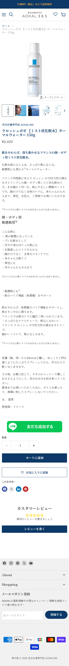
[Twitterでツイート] (11, 489)
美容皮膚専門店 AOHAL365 (18, 124)
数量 (4, 437)
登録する (56, 614)
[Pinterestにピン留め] (25, 489)
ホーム (6, 25)
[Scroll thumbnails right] (64, 110)
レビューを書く (34, 529)
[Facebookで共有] (4, 489)
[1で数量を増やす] (34, 445)
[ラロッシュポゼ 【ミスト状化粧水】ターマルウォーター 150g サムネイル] (8, 110)
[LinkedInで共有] (18, 489)
